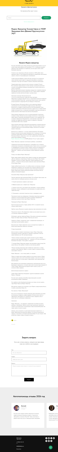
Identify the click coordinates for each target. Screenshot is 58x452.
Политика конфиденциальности (29, 21)
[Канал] (46, 441)
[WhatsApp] (49, 438)
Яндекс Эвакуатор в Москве (17, 138)
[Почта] (49, 441)
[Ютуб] (54, 438)
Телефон (13, 356)
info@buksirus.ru (20, 446)
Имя (12, 350)
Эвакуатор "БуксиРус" (18, 438)
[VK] (51, 438)
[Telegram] (46, 438)
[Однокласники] (51, 441)
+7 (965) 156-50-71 (29, 3)
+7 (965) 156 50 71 (20, 442)
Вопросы (13, 363)
